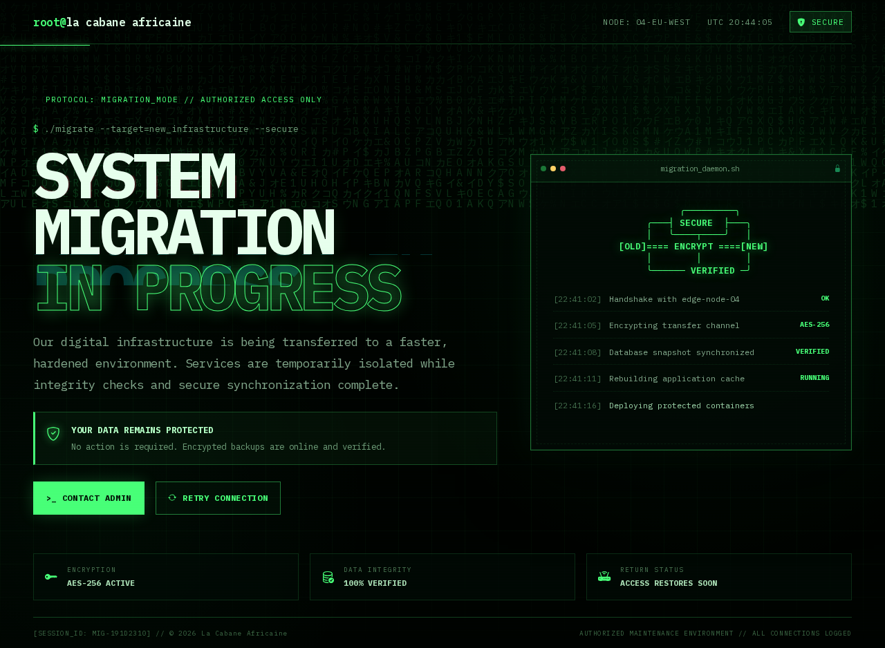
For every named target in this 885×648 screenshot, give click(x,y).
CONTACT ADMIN (89, 498)
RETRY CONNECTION (225, 498)
